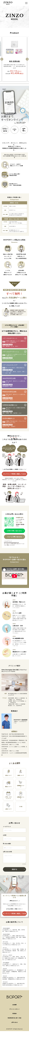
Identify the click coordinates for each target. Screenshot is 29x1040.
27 (25, 83)
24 (22, 83)
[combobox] (14, 847)
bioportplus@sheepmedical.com (11, 542)
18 (15, 83)
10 (6, 83)
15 (12, 83)
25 (23, 83)
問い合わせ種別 (7, 843)
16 (13, 83)
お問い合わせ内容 (7, 851)
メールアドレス (7, 826)
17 (14, 83)
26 (24, 83)
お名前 (4, 835)
